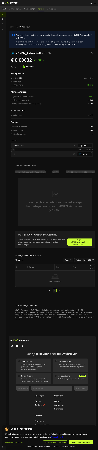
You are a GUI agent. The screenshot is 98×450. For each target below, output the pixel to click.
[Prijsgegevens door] (28, 67)
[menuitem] (3, 14)
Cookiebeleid (57, 437)
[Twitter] (12, 346)
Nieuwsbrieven (15, 9)
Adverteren (51, 9)
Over (34, 165)
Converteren (59, 405)
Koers (11, 27)
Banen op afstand (42, 425)
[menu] (3, 21)
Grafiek (19, 165)
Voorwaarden (32, 446)
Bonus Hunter (29, 9)
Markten (41, 9)
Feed (4, 9)
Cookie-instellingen (70, 446)
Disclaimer (56, 446)
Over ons (38, 401)
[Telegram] (22, 346)
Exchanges (58, 409)
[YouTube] (17, 346)
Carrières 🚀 (40, 405)
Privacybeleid (44, 446)
